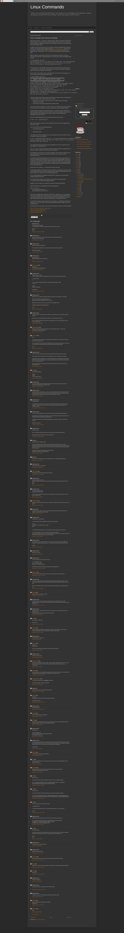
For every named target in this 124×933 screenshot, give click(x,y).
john (33, 828)
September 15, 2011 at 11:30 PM (38, 575)
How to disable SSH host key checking (84, 144)
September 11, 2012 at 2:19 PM (38, 675)
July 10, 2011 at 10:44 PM (37, 536)
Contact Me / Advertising (46, 27)
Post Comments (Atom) (40, 919)
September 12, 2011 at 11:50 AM (38, 568)
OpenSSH (46, 51)
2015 (78, 162)
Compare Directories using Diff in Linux (84, 148)
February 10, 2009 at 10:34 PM (38, 291)
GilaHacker (34, 572)
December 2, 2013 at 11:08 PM (38, 812)
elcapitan (34, 592)
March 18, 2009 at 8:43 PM (37, 348)
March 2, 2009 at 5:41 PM (37, 309)
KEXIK (33, 720)
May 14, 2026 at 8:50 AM (37, 911)
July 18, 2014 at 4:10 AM (37, 845)
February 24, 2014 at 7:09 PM (38, 824)
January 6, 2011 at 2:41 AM (37, 460)
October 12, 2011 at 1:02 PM (37, 595)
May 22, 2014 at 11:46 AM (37, 838)
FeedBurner (87, 116)
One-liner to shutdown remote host (37, 210)
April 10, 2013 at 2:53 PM (37, 748)
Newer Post (33, 917)
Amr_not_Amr (35, 265)
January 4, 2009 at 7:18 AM (37, 251)
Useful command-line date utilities (83, 146)
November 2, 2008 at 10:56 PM (38, 231)
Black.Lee (34, 643)
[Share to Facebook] (35, 217)
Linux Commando (47, 7)
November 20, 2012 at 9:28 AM (38, 691)
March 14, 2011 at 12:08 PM (37, 505)
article (44, 167)
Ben (33, 776)
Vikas (33, 370)
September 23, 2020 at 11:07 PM (38, 889)
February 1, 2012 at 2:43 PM (37, 632)
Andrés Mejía (34, 471)
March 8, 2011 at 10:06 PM (37, 497)
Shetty (33, 863)
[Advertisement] (56, 21)
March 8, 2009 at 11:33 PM (37, 323)
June (79, 186)
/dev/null (34, 148)
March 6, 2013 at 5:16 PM (37, 716)
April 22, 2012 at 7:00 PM (37, 650)
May (79, 187)
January (79, 194)
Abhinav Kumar (35, 661)
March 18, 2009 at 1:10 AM (37, 331)
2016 (78, 160)
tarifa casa (34, 856)
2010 (78, 169)
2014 (78, 164)
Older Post (69, 917)
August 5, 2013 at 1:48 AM (37, 772)
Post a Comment (35, 914)
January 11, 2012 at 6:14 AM (37, 624)
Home (30, 27)
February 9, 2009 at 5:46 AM (37, 269)
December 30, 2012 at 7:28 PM (38, 702)
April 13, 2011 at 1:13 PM (37, 513)
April (79, 189)
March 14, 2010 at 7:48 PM (37, 453)
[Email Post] (41, 215)
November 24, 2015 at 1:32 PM (38, 867)
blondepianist (34, 500)
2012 (78, 167)
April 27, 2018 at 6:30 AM (37, 881)
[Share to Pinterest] (37, 217)
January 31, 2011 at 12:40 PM (38, 474)
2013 (78, 166)
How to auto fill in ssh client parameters (38, 209)
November (80, 175)
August (79, 182)
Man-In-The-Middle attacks (57, 48)
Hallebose (34, 908)
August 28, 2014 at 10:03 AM (37, 852)
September (80, 181)
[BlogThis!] (33, 217)
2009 (78, 171)
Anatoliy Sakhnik (35, 327)
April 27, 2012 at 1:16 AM (37, 666)
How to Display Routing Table (82, 139)
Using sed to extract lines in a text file (84, 141)
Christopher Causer (36, 678)
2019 (78, 155)
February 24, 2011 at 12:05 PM (38, 485)
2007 (78, 196)
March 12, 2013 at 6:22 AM (37, 724)
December (80, 174)
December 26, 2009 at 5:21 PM (38, 407)
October (79, 177)
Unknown (34, 627)
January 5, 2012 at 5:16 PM (37, 614)
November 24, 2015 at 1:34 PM (38, 874)
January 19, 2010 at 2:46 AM (37, 424)
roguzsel (33, 670)
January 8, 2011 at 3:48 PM (37, 467)
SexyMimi (34, 767)
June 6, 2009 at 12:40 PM (37, 366)
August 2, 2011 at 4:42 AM (37, 547)
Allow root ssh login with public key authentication (40, 208)
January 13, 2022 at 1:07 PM (37, 904)
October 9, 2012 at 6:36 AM (37, 684)
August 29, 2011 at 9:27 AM (37, 554)
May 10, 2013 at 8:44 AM (37, 763)
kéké (33, 618)
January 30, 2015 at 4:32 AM (37, 860)
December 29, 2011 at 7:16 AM (38, 605)
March (79, 191)
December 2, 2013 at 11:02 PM (38, 798)
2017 (78, 159)
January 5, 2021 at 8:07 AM (37, 896)
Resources (36, 27)
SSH (41, 40)
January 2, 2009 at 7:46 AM (37, 240)
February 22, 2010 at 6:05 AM (38, 436)
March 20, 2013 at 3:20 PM (37, 736)
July (79, 184)
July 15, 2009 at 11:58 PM (37, 378)
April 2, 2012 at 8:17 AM (36, 639)
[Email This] (31, 217)
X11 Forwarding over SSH (35, 212)
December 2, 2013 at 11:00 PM (38, 785)
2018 (78, 157)
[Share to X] (34, 217)
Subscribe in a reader (80, 103)
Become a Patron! (79, 35)
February (80, 192)
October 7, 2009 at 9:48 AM (37, 396)
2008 (78, 172)
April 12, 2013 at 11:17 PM (37, 755)
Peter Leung (34, 335)
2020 (78, 154)
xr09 (33, 759)
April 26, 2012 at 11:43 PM (37, 657)
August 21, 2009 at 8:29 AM (37, 386)
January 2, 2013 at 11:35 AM (37, 709)
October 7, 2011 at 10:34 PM (37, 588)
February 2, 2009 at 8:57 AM (37, 261)
